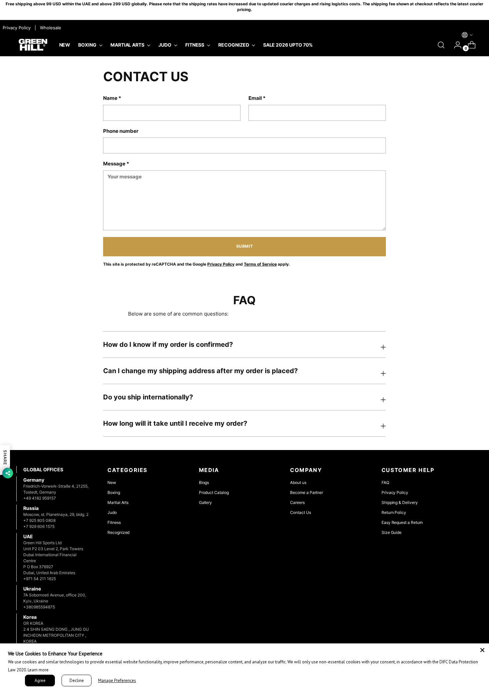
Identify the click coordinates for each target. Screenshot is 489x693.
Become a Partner (306, 492)
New (111, 482)
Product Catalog (214, 492)
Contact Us (300, 512)
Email (256, 98)
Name (112, 98)
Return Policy (394, 512)
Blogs (204, 482)
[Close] (482, 650)
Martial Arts (117, 502)
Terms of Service (260, 264)
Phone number (120, 131)
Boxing (113, 492)
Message (116, 163)
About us (298, 482)
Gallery (205, 502)
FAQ (385, 482)
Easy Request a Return (402, 522)
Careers (297, 502)
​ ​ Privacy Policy (16, 27)
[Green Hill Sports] (33, 45)
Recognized (118, 532)
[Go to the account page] (455, 45)
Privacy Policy (221, 264)
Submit (244, 246)
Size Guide (392, 532)
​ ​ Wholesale (49, 27)
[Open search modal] (441, 45)
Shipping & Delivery (400, 502)
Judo (112, 512)
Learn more (38, 670)
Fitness (114, 522)
